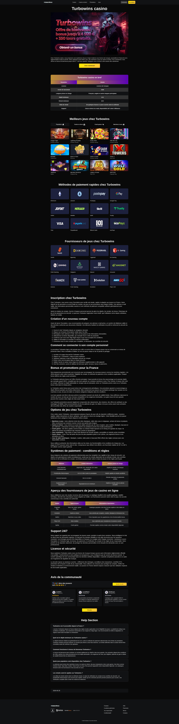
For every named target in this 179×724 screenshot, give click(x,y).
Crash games (98, 124)
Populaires (59, 124)
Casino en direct (78, 124)
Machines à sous (117, 124)
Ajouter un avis (119, 584)
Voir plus (89, 610)
